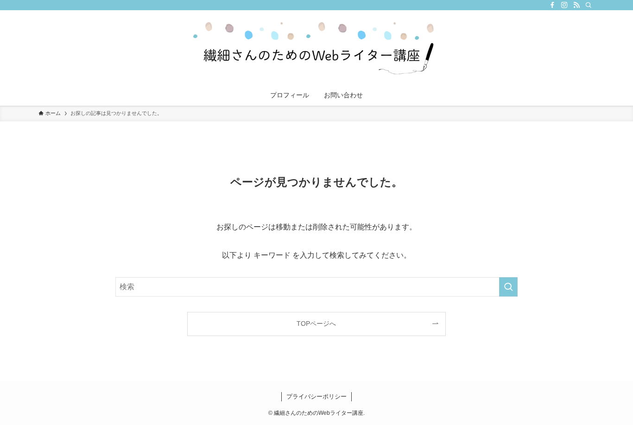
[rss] (576, 5)
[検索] (588, 5)
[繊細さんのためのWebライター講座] (316, 49)
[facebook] (552, 5)
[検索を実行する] (508, 287)
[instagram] (564, 5)
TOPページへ (316, 323)
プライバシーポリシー (316, 396)
